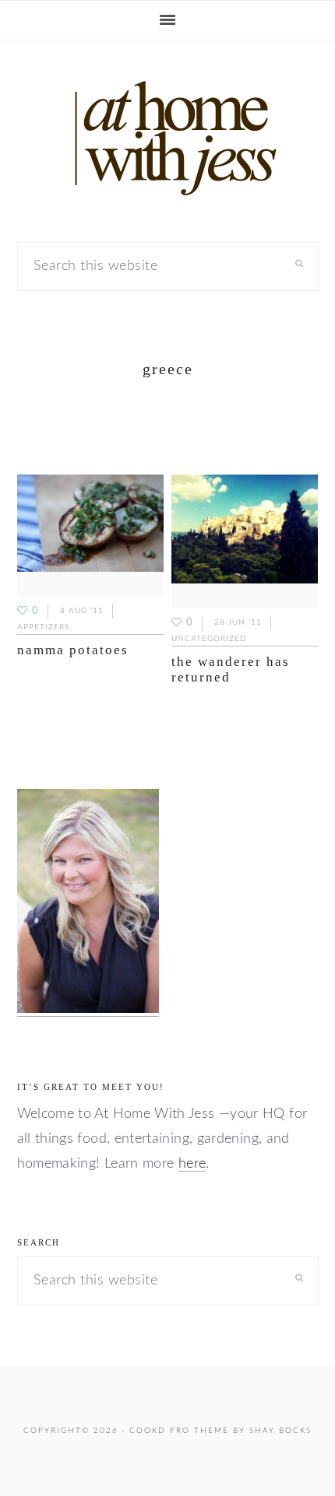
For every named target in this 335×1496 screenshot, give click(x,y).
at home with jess (167, 138)
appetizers (43, 627)
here (192, 1164)
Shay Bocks (280, 1431)
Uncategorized (209, 639)
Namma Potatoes (73, 650)
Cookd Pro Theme (179, 1431)
